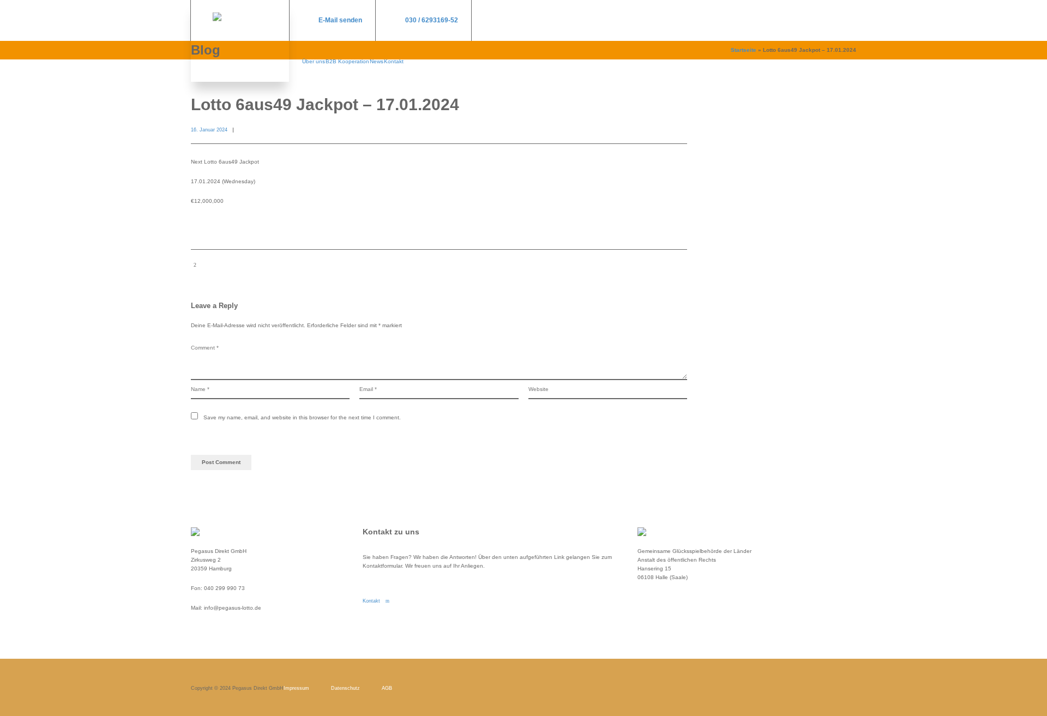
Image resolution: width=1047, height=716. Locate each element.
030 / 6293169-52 (431, 20)
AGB (387, 688)
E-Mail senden (340, 20)
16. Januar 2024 (209, 130)
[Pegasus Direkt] (240, 41)
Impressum (296, 688)
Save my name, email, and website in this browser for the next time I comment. (302, 417)
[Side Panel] (848, 20)
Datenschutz (345, 688)
